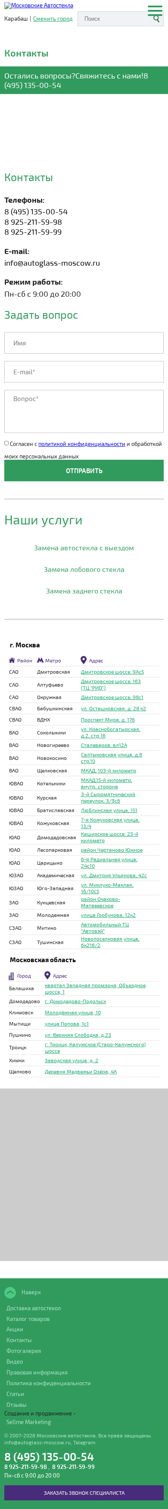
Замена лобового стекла (84, 569)
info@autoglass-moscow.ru (52, 262)
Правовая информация (37, 1372)
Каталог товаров (28, 1318)
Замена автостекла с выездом (84, 547)
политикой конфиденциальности (81, 443)
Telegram (84, 1442)
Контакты (18, 1339)
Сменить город (53, 19)
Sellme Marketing (28, 1421)
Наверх (30, 1291)
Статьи (15, 1393)
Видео (14, 1361)
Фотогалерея (23, 1350)
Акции (14, 1329)
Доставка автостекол (33, 1308)
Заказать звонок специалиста (84, 1493)
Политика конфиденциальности (48, 1383)
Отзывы (16, 1404)
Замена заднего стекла (84, 591)
